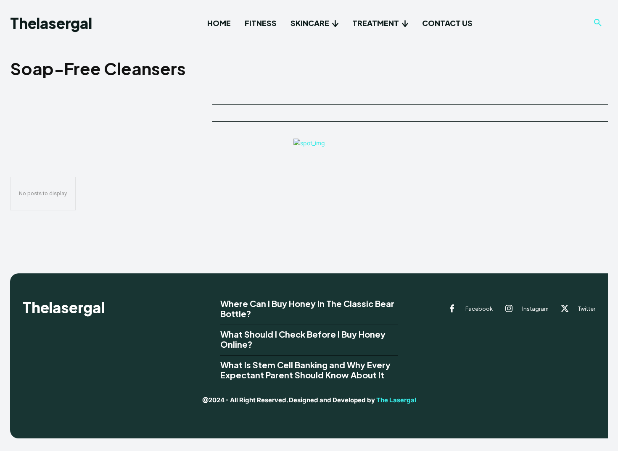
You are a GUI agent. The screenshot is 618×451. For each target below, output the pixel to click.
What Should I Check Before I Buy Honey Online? (303, 339)
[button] (598, 23)
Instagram (535, 308)
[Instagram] (508, 309)
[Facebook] (452, 309)
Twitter (586, 308)
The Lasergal (396, 400)
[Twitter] (564, 309)
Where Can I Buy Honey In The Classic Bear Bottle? (307, 308)
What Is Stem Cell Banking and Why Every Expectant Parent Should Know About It (305, 369)
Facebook (479, 308)
